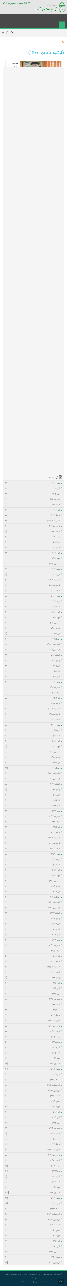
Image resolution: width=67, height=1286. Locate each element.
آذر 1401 (32, 671)
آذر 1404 (32, 488)
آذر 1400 (32, 736)
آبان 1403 (32, 553)
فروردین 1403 (32, 585)
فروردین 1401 (32, 714)
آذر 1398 (32, 865)
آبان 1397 (32, 934)
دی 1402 (32, 601)
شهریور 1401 (32, 687)
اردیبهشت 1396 (32, 1020)
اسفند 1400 (32, 719)
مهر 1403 (32, 558)
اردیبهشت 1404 (32, 521)
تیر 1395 (32, 1074)
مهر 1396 (32, 994)
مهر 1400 (32, 746)
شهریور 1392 (32, 1252)
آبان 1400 (32, 741)
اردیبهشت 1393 (32, 1214)
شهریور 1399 (32, 816)
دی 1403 (32, 542)
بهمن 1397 (32, 918)
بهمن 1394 (32, 1101)
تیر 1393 (32, 1203)
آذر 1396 (32, 983)
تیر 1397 (32, 956)
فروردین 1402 (32, 650)
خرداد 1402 (32, 639)
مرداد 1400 (32, 757)
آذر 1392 (32, 1241)
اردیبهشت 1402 (32, 644)
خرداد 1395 (32, 1080)
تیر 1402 (32, 633)
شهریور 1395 (32, 1063)
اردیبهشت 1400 (32, 773)
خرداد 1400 (32, 768)
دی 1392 (32, 1235)
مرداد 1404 (32, 504)
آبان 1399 (32, 805)
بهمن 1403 (32, 537)
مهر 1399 (32, 811)
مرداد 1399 (32, 822)
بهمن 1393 (32, 1166)
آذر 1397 (32, 929)
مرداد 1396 (32, 1004)
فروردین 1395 (32, 1090)
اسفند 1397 (32, 913)
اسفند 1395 (32, 1031)
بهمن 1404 (32, 483)
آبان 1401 (32, 676)
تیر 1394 (32, 1139)
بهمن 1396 (32, 977)
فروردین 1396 (32, 1026)
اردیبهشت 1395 (32, 1085)
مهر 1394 (32, 1123)
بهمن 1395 (32, 1037)
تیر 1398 (32, 891)
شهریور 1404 (32, 499)
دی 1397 (32, 924)
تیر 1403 (32, 574)
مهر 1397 (32, 940)
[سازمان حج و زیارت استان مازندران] (49, 7)
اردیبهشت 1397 (32, 967)
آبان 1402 (32, 612)
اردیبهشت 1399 (32, 838)
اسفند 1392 (32, 1225)
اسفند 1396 (32, 972)
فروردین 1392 (32, 1262)
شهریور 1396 (32, 999)
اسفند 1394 (32, 1096)
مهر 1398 (32, 875)
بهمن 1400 (32, 725)
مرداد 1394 (32, 1133)
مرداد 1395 (32, 1069)
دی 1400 (32, 730)
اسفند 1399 (32, 784)
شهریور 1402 (32, 623)
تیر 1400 (32, 762)
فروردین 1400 (32, 779)
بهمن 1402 (32, 596)
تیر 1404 (32, 510)
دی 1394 (32, 1106)
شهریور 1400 (32, 752)
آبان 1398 (32, 870)
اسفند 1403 (32, 531)
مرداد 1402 (32, 628)
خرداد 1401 (32, 703)
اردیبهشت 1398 (32, 902)
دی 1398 (32, 859)
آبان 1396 (32, 988)
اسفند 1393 (32, 1160)
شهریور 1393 (32, 1192)
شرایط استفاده (26, 1282)
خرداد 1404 (32, 515)
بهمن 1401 (32, 660)
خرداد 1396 (32, 1015)
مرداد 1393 (32, 1198)
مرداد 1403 (32, 569)
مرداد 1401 (32, 693)
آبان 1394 (32, 1117)
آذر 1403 (32, 547)
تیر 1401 (32, 698)
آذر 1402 (32, 607)
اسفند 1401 (32, 655)
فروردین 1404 (32, 526)
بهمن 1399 (32, 789)
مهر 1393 (32, 1187)
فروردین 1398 (32, 908)
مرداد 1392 (32, 1257)
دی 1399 (32, 795)
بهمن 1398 (32, 854)
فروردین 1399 (32, 843)
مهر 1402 (32, 617)
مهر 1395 (32, 1058)
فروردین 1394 (32, 1155)
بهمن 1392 (32, 1230)
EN (25, 3)
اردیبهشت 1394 (32, 1149)
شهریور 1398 (32, 881)
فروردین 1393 (32, 1219)
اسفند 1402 (32, 590)
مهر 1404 (32, 494)
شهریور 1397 (32, 945)
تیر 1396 (32, 1010)
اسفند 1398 (32, 848)
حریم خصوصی (41, 1282)
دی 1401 (32, 666)
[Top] (61, 1281)
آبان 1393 (32, 1182)
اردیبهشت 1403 (32, 580)
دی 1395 (32, 1042)
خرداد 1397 (32, 961)
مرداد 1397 (32, 951)
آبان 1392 (32, 1246)
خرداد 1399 (32, 832)
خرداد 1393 (32, 1209)
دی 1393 (32, 1171)
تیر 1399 (32, 827)
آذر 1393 (32, 1176)
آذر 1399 (32, 800)
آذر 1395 (32, 1047)
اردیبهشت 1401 (32, 709)
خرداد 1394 (32, 1144)
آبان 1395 (32, 1053)
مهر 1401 (32, 682)
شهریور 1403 (32, 564)
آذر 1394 (32, 1112)
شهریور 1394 (32, 1128)
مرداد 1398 (32, 886)
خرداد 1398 (32, 897)
